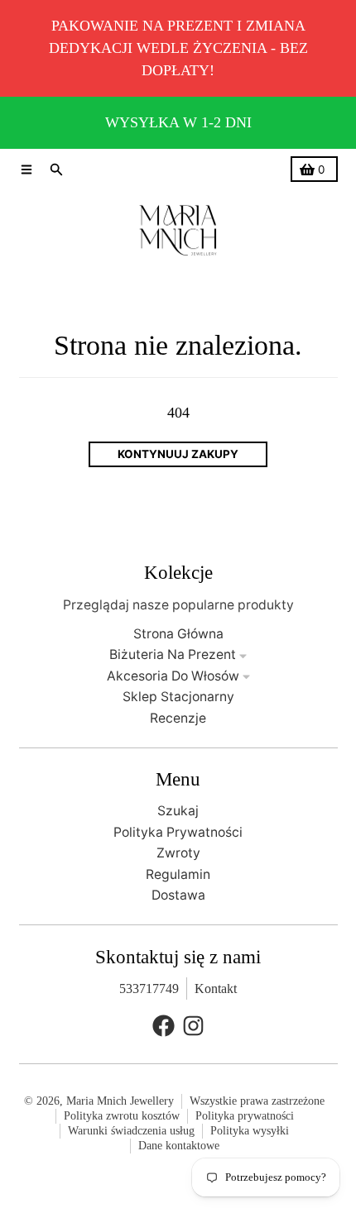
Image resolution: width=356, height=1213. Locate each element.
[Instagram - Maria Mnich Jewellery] (193, 1026)
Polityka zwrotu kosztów (122, 1116)
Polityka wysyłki (249, 1131)
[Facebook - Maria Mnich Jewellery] (163, 1026)
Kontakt (216, 988)
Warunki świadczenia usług (131, 1131)
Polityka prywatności (244, 1116)
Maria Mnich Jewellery (120, 1101)
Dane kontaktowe (178, 1145)
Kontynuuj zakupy (178, 454)
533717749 (149, 988)
